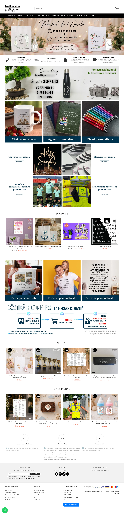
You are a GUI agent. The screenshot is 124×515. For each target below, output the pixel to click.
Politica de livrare (10, 497)
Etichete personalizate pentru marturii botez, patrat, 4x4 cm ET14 (104, 423)
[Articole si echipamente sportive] (33, 191)
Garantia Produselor (40, 495)
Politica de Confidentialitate (26, 478)
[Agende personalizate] (62, 121)
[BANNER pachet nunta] (62, 36)
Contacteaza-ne (72, 504)
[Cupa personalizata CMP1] (48, 361)
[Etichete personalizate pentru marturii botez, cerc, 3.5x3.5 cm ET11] (48, 407)
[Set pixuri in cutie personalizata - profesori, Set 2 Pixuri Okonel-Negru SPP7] (104, 361)
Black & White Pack (105, 246)
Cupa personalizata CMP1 (48, 376)
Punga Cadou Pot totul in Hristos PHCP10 (48, 246)
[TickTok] (64, 474)
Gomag (117, 493)
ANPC (36, 497)
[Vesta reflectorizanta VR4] (76, 407)
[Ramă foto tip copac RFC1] (76, 231)
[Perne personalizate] (23, 280)
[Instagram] (67, 474)
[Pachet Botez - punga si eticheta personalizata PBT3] (19, 361)
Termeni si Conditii (10, 493)
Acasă (86, 15)
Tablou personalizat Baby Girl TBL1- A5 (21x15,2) (19, 247)
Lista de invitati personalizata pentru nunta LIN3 (19, 423)
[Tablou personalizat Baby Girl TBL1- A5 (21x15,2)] (19, 231)
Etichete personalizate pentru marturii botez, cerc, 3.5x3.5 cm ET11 (47, 423)
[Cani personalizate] (23, 122)
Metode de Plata (39, 490)
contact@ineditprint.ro (100, 470)
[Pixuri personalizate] (100, 122)
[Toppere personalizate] (33, 159)
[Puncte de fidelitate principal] (62, 320)
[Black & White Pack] (104, 231)
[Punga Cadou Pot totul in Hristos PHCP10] (48, 231)
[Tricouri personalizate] (62, 280)
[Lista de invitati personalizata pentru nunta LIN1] (76, 361)
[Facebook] (56, 474)
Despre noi (8, 490)
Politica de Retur (39, 493)
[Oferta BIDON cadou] (62, 83)
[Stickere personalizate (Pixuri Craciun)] (100, 280)
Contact (7, 499)
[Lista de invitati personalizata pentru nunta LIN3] (19, 407)
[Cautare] (68, 8)
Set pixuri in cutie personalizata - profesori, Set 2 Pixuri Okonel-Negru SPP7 (104, 377)
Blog (92, 15)
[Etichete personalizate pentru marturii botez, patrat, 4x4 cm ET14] (104, 407)
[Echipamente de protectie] (90, 191)
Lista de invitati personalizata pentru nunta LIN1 (76, 377)
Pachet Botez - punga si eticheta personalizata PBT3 (19, 377)
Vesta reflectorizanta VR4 (76, 422)
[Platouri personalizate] (90, 159)
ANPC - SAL (37, 499)
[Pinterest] (60, 474)
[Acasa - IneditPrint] (15, 8)
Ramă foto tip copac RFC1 (76, 246)
